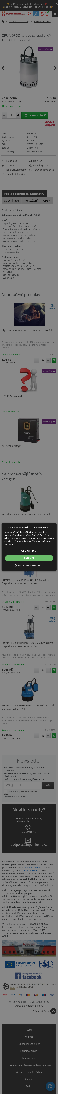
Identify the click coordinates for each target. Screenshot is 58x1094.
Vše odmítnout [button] (29, 550)
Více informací (10, 544)
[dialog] (28, 547)
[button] (29, 565)
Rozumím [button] (29, 558)
